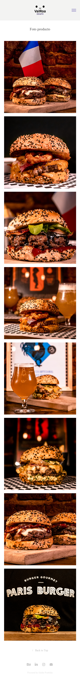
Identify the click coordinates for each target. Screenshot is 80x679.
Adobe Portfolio (45, 672)
